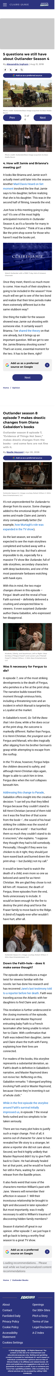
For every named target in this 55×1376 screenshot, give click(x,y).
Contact (7, 1310)
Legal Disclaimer (42, 1327)
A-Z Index (38, 1332)
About (6, 1304)
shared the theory (29, 330)
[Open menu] (5, 4)
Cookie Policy (10, 1327)
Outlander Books (20, 1280)
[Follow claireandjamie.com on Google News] (47, 365)
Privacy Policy (10, 1321)
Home (6, 388)
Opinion (16, 388)
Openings (38, 1304)
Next (43, 117)
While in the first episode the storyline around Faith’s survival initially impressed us (25, 1107)
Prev (12, 117)
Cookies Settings (12, 1342)
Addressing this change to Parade (23, 792)
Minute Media (20, 1350)
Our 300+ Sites (41, 1310)
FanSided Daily (11, 1315)
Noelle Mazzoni (15, 452)
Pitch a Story (40, 1315)
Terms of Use (40, 1321)
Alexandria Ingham (17, 64)
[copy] (22, 70)
